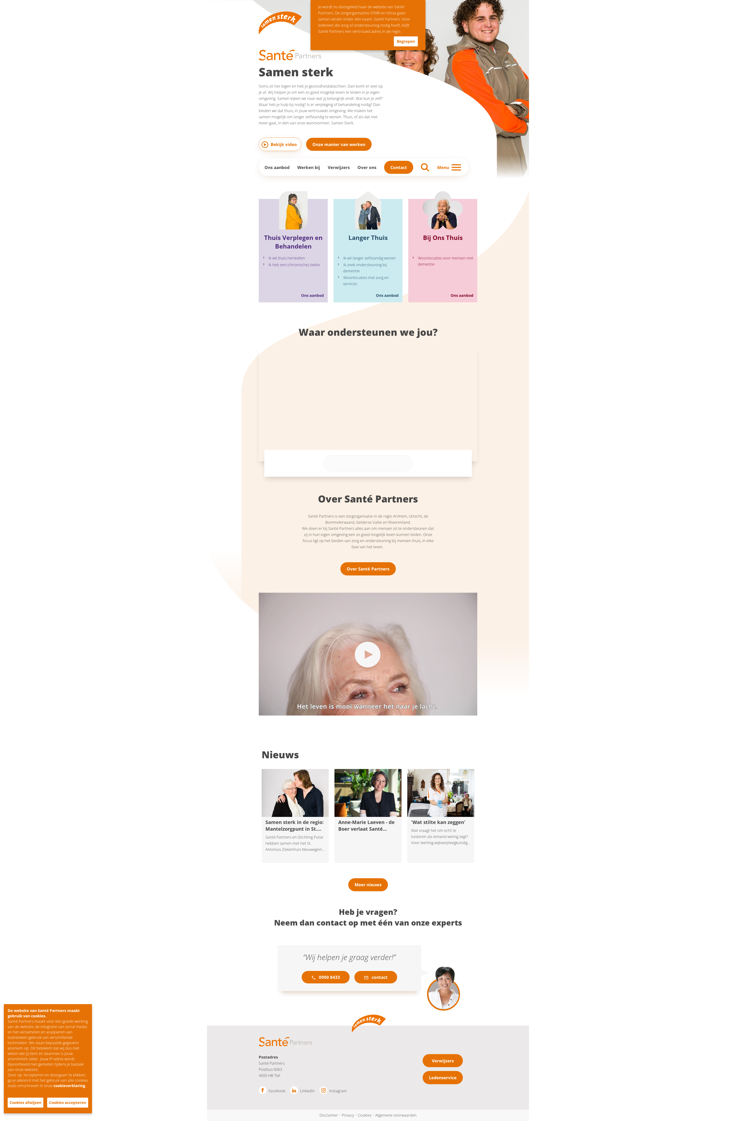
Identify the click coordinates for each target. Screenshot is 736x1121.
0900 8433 (329, 977)
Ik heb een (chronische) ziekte (294, 264)
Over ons (366, 167)
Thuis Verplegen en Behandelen (293, 241)
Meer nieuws (368, 884)
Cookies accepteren (67, 1102)
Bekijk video (284, 144)
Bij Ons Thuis (443, 237)
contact (379, 977)
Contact (398, 167)
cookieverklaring (69, 1085)
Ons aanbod (277, 167)
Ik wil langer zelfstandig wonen (369, 258)
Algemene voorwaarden (395, 1115)
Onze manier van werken (338, 144)
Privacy (348, 1115)
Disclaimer (329, 1115)
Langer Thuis (368, 237)
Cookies (364, 1115)
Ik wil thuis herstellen (287, 258)
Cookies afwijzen (25, 1102)
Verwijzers (339, 167)
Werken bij (308, 167)
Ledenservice (443, 1077)
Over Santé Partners (368, 569)
